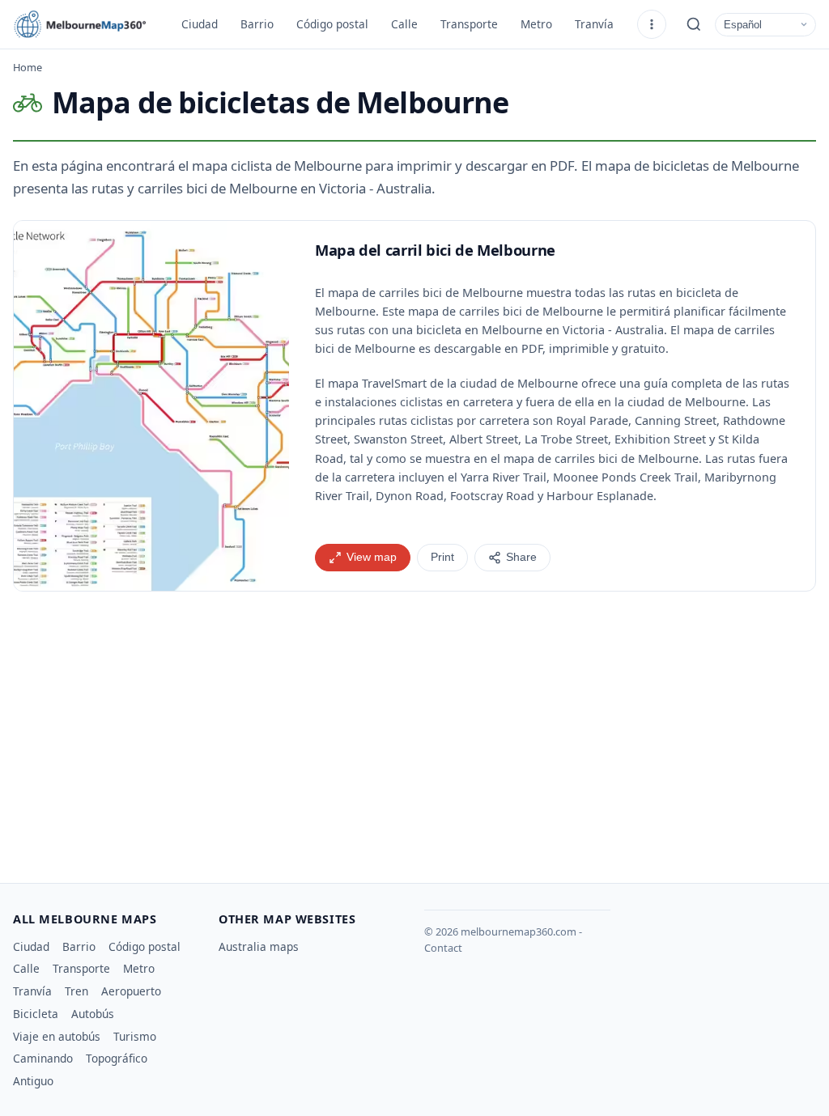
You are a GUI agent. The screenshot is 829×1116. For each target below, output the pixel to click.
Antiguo (33, 1080)
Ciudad (199, 24)
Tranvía (594, 24)
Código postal (332, 24)
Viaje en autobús (56, 1036)
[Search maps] (693, 24)
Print (442, 557)
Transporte (469, 24)
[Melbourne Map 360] (86, 24)
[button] (151, 406)
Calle (404, 24)
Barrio (257, 24)
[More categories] (651, 24)
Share (521, 557)
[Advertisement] (414, 730)
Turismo (134, 1036)
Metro (536, 24)
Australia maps (259, 946)
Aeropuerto (131, 991)
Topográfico (116, 1058)
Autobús (92, 1013)
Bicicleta (35, 1013)
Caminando (43, 1058)
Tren (76, 991)
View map (371, 557)
